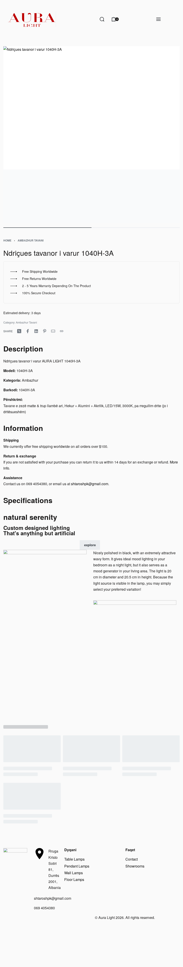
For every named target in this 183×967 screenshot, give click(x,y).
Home (7, 240)
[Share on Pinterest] (45, 331)
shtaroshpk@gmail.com (89, 483)
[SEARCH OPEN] (102, 19)
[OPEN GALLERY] (91, 134)
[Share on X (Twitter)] (19, 331)
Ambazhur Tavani (31, 240)
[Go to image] (47, 227)
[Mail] (53, 331)
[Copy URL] (62, 331)
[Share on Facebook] (28, 331)
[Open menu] (158, 19)
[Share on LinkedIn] (36, 331)
